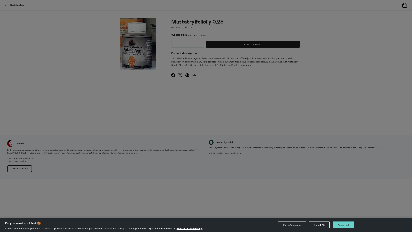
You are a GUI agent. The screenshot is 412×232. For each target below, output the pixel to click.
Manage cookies (292, 224)
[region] (206, 225)
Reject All (319, 224)
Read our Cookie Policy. (189, 228)
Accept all (343, 224)
